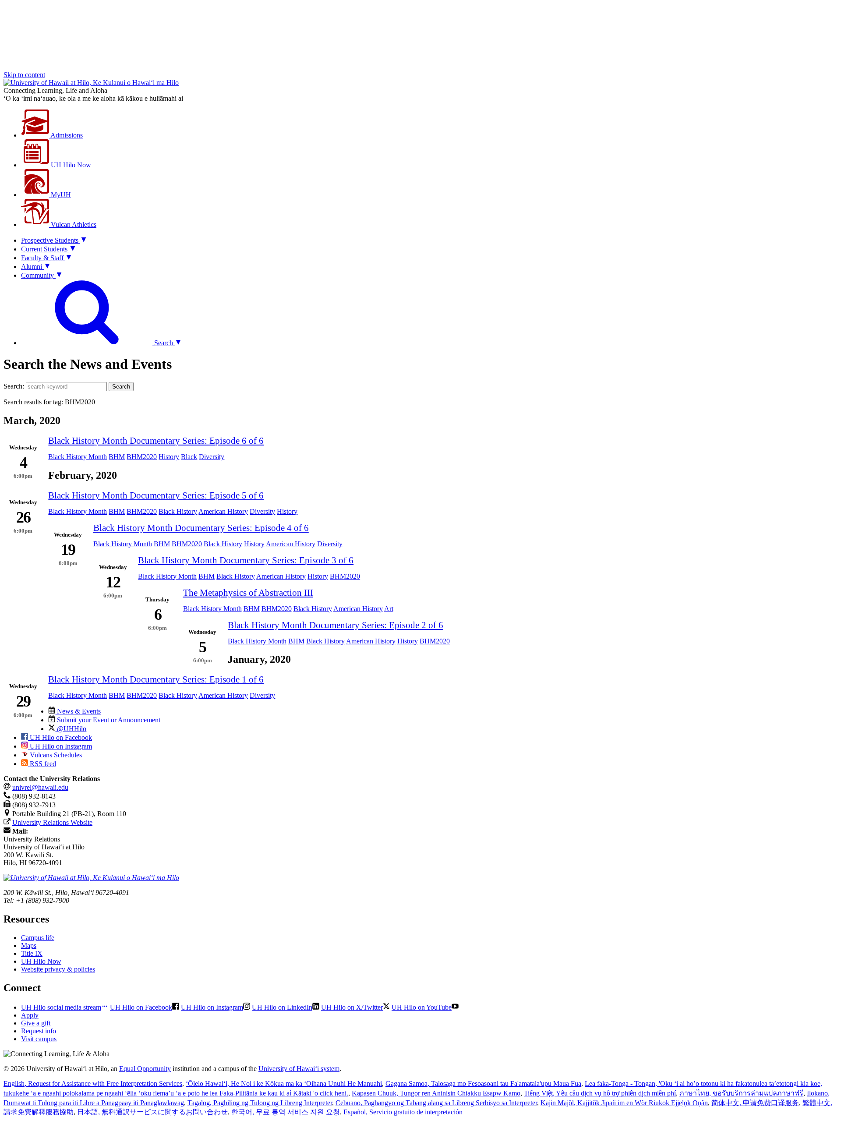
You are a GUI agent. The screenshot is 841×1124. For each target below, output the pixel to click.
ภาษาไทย (741, 1093)
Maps (28, 945)
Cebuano (436, 1102)
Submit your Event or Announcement (107, 720)
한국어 (285, 1112)
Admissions (66, 135)
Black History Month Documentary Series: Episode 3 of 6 (245, 560)
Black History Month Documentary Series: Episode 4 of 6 (201, 528)
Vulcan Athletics (72, 224)
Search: (14, 386)
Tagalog (259, 1102)
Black (189, 456)
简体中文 (755, 1102)
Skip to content (24, 74)
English (93, 1083)
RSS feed (42, 763)
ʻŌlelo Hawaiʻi (284, 1083)
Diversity (211, 456)
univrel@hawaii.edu (40, 787)
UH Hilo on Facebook (60, 737)
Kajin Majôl (624, 1102)
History (169, 456)
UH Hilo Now (70, 165)
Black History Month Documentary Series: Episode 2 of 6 (335, 625)
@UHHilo (70, 728)
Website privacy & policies (58, 969)
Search (121, 386)
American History (223, 511)
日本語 (152, 1112)
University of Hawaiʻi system (298, 1068)
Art (388, 608)
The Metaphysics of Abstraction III (248, 592)
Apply (30, 1015)
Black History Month (77, 456)
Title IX (31, 953)
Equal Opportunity (145, 1068)
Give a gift (35, 1023)
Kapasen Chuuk (436, 1093)
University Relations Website (52, 822)
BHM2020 (142, 456)
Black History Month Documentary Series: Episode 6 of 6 (156, 440)
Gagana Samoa (483, 1083)
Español (403, 1112)
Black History (178, 511)
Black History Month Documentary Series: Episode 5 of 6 (156, 495)
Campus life (37, 937)
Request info (38, 1031)
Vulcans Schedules (55, 755)
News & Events (78, 711)
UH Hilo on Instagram (60, 746)
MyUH (60, 194)
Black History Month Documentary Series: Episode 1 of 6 (156, 679)
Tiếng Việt (600, 1093)
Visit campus (39, 1039)
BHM (117, 456)
